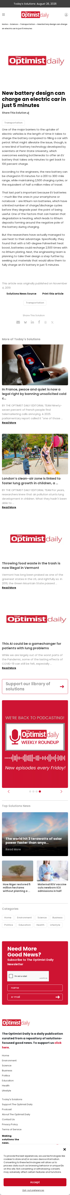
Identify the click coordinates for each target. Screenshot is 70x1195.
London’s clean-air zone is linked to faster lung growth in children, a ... (31, 480)
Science (14, 24)
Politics (8, 925)
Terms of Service (12, 1129)
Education (25, 925)
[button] (64, 1149)
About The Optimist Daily (16, 1114)
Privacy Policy (10, 1124)
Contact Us (8, 1119)
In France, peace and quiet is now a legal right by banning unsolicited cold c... (34, 393)
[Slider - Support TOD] (37, 791)
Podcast (7, 1109)
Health (40, 925)
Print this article (53, 293)
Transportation (27, 24)
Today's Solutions (12, 1099)
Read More (9, 422)
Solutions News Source (21, 293)
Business (57, 917)
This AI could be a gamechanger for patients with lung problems (31, 645)
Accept (35, 1182)
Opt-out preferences (33, 1190)
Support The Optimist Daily (17, 1104)
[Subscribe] (30, 791)
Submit (58, 997)
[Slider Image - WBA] (33, 791)
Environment (24, 917)
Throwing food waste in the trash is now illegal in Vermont (31, 565)
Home (5, 24)
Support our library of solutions (28, 686)
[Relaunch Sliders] (40, 791)
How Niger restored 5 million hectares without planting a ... (17, 888)
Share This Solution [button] (14, 113)
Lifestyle (55, 925)
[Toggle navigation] (3, 14)
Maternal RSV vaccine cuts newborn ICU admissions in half (52, 888)
